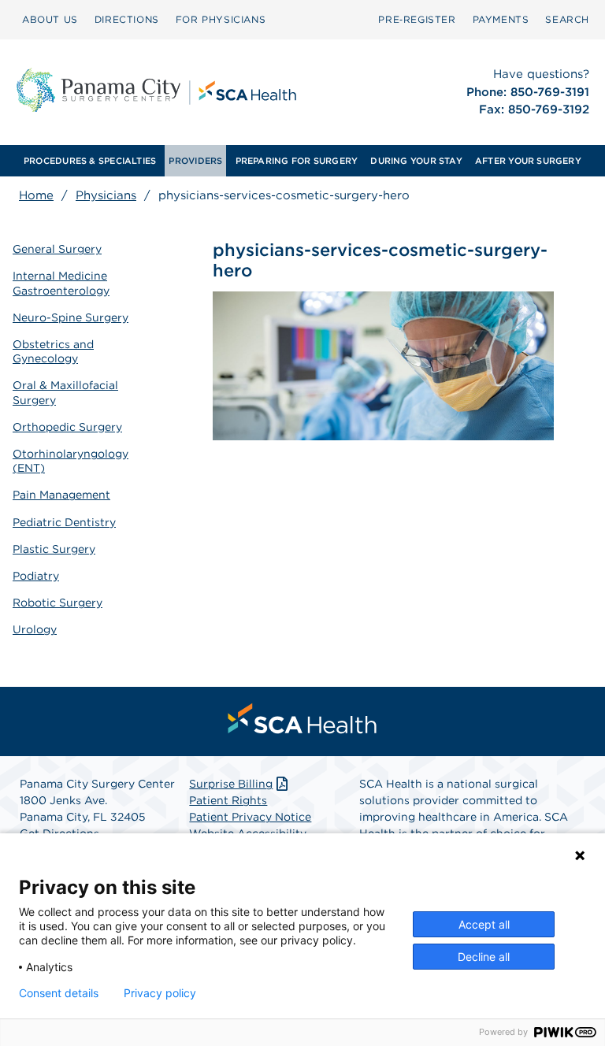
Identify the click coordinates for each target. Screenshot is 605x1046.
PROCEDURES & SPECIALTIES (90, 160)
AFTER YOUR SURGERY (528, 160)
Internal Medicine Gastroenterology (61, 282)
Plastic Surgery (54, 549)
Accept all (484, 924)
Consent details (58, 993)
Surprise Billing (231, 783)
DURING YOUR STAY (416, 160)
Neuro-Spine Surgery (70, 317)
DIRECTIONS (127, 19)
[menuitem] (50, 19)
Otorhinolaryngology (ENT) (70, 460)
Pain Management (61, 494)
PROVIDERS (195, 160)
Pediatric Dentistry (64, 522)
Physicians (106, 195)
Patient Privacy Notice (250, 816)
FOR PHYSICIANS (220, 19)
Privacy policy (160, 993)
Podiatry (36, 575)
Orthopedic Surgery (67, 427)
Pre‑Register (416, 19)
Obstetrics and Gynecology (53, 351)
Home (36, 195)
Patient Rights (228, 800)
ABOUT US (50, 19)
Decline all (484, 956)
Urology (35, 629)
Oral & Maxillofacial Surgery (65, 392)
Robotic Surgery (57, 602)
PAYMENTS (501, 19)
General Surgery (57, 249)
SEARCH (567, 19)
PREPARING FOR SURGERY (297, 160)
